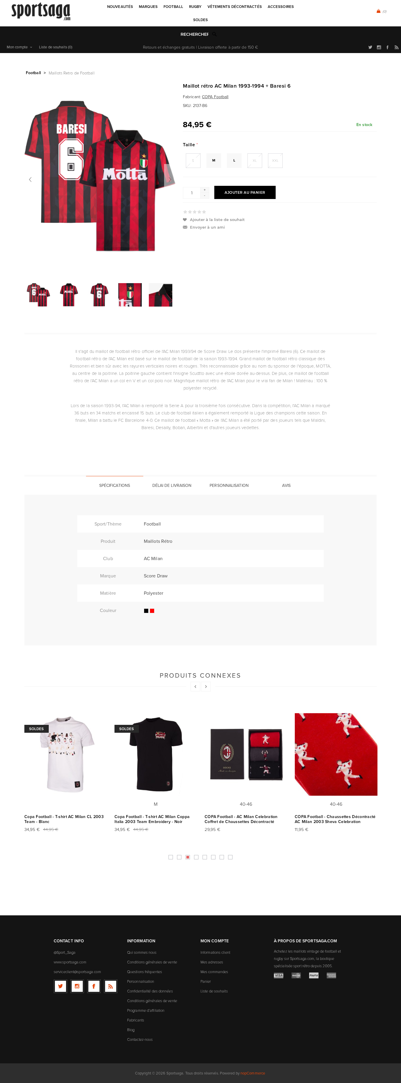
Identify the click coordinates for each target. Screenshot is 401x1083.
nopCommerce (252, 1073)
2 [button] (179, 857)
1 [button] (171, 857)
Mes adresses (212, 962)
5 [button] (205, 857)
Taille (189, 144)
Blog (130, 1029)
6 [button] (213, 857)
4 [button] (196, 857)
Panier (206, 981)
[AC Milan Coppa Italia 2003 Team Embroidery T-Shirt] (155, 754)
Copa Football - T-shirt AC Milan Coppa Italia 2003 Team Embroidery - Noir (152, 819)
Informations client (215, 952)
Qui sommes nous (142, 952)
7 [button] (222, 857)
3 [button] (188, 857)
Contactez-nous (140, 1039)
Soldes (36, 729)
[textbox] (194, 34)
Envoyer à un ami (207, 227)
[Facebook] (94, 986)
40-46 (246, 804)
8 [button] (230, 857)
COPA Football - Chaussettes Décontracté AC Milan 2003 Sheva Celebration (335, 819)
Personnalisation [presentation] (229, 485)
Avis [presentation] (286, 485)
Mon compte (17, 47)
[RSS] (110, 986)
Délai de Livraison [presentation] (172, 485)
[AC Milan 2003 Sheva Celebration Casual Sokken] (336, 754)
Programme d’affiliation (145, 1010)
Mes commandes (214, 971)
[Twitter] (60, 986)
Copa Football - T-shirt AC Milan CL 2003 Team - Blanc (64, 819)
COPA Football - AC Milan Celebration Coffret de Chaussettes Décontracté (241, 819)
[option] (39, 295)
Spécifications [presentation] (114, 485)
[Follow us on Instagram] (77, 986)
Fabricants (135, 1020)
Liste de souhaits (214, 991)
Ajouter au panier (245, 192)
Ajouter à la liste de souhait (217, 219)
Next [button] (205, 686)
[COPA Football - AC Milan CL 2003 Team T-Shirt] (65, 754)
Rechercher (214, 34)
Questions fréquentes (144, 971)
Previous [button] (195, 686)
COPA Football (215, 97)
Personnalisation (140, 981)
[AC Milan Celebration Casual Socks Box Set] (246, 754)
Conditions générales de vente (152, 962)
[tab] (114, 485)
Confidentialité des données (150, 991)
